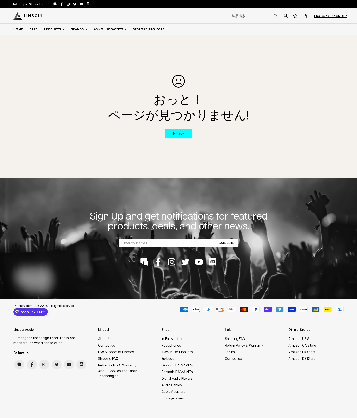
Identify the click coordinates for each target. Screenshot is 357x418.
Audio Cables (172, 385)
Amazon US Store (302, 338)
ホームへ (178, 133)
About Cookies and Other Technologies (117, 373)
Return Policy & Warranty (117, 365)
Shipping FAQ (108, 358)
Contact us (106, 345)
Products (52, 29)
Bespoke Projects (148, 29)
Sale (33, 29)
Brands (77, 29)
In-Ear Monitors (173, 338)
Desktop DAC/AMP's (177, 365)
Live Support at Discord (116, 352)
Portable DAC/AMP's (177, 371)
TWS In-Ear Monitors (177, 352)
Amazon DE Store (301, 358)
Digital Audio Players (177, 378)
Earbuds (168, 358)
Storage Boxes (173, 398)
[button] (304, 16)
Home (18, 29)
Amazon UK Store (302, 352)
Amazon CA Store (302, 345)
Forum (230, 352)
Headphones (171, 345)
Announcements (108, 29)
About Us (105, 338)
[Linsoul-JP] (28, 16)
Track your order (330, 16)
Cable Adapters (174, 391)
